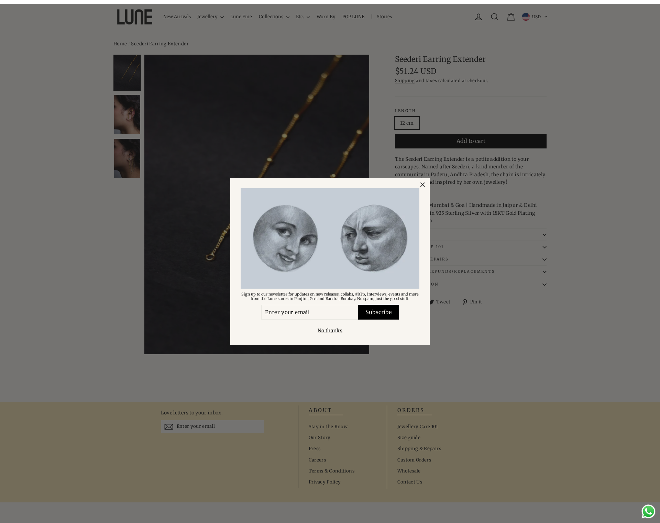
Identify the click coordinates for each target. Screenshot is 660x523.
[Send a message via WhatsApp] (648, 511)
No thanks (330, 330)
